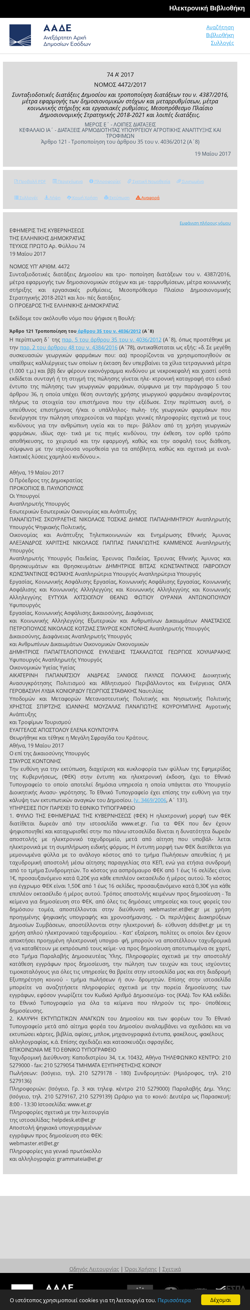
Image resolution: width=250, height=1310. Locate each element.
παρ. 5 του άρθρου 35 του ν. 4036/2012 (111, 339)
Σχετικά (171, 1269)
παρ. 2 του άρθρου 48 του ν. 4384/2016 (69, 347)
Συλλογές (222, 42)
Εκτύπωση (119, 198)
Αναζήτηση (220, 27)
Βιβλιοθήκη (220, 35)
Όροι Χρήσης (141, 1269)
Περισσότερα (174, 1300)
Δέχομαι (220, 1300)
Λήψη (55, 198)
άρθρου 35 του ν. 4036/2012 (108, 331)
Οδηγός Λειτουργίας (94, 1269)
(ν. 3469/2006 (150, 800)
